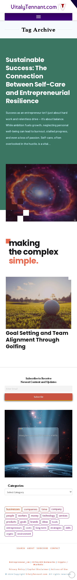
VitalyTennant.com (36, 574)
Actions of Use (59, 569)
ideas (45, 522)
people (10, 516)
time (44, 509)
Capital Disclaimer (38, 569)
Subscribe (42, 548)
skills (68, 528)
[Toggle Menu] (38, 16)
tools (55, 522)
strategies (55, 528)
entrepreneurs (14, 528)
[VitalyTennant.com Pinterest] (41, 553)
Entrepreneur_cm (19, 562)
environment (24, 534)
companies (30, 509)
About (31, 548)
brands (34, 522)
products (11, 522)
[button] (73, 4)
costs (29, 528)
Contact (55, 548)
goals (23, 522)
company (56, 509)
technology (49, 516)
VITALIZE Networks (43, 562)
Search (21, 548)
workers (22, 516)
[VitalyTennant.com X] (36, 553)
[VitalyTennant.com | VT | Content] (46, 553)
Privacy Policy (17, 569)
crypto (9, 534)
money (34, 516)
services (63, 516)
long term (41, 528)
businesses (13, 509)
